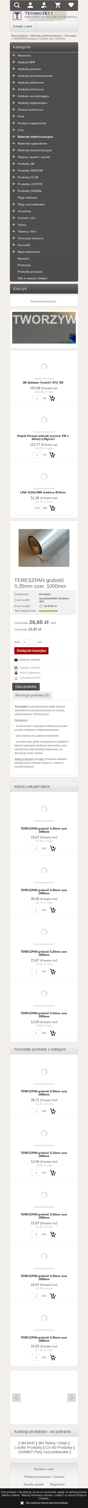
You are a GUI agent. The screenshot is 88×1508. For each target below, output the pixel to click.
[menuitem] (22, 26)
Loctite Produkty (28, 1447)
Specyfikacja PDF (30, 677)
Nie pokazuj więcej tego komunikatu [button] (47, 1502)
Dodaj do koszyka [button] (31, 650)
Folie (21, 116)
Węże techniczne (29, 251)
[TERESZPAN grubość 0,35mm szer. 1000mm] (44, 548)
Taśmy (22, 224)
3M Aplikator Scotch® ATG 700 (43, 382)
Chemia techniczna (30, 109)
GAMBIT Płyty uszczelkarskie (43, 1452)
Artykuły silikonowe (31, 82)
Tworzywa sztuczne (30, 238)
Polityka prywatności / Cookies (44, 1476)
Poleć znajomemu (30, 672)
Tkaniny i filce (27, 231)
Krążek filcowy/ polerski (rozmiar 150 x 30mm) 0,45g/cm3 (43, 437)
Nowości (23, 258)
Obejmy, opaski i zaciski (34, 157)
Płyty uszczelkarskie (31, 204)
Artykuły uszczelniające (33, 96)
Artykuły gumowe (29, 69)
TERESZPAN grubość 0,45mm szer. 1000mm (44, 1339)
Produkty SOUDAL (30, 191)
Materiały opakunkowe (32, 143)
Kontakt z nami (22, 26)
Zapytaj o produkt (30, 667)
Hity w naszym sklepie (32, 278)
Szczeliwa (24, 211)
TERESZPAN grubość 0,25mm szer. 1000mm (44, 830)
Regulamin (57, 1484)
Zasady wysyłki (33, 1484)
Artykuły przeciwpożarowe (35, 75)
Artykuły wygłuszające (32, 103)
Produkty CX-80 (28, 177)
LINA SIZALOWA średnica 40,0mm (43, 492)
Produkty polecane (30, 271)
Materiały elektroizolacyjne (35, 136)
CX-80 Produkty (58, 1447)
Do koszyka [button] (52, 398)
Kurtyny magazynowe (32, 123)
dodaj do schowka (29, 659)
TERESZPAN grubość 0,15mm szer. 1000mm (44, 1015)
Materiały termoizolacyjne (35, 150)
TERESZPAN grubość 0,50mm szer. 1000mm (44, 1093)
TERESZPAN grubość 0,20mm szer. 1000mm (44, 953)
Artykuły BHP (26, 62)
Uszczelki (24, 245)
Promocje (24, 265)
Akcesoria (24, 55)
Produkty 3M (26, 163)
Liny (20, 130)
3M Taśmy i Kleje (52, 1443)
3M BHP (28, 1443)
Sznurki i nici (26, 218)
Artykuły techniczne (31, 89)
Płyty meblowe (27, 197)
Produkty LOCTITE (30, 184)
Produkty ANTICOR (30, 170)
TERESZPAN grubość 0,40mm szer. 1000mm (44, 892)
